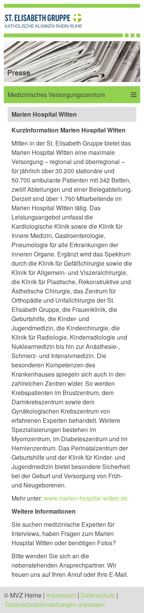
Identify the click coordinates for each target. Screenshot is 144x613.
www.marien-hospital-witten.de (85, 498)
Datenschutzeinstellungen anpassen (55, 604)
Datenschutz (98, 595)
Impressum (61, 595)
